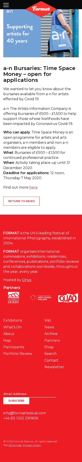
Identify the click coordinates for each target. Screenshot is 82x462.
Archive (51, 334)
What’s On (12, 327)
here (33, 187)
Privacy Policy (32, 445)
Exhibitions (12, 320)
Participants (13, 347)
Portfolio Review (17, 354)
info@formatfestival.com (24, 413)
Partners (52, 340)
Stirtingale (15, 445)
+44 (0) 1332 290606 (20, 418)
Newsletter (54, 367)
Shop (49, 347)
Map (7, 340)
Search (50, 354)
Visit (47, 320)
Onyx (26, 280)
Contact (51, 360)
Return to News (21, 201)
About (8, 334)
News (49, 327)
